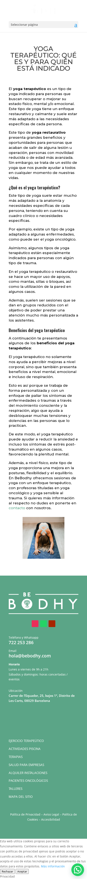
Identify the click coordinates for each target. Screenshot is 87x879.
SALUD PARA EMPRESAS (26, 765)
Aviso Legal (51, 814)
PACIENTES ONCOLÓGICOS (28, 780)
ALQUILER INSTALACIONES (28, 773)
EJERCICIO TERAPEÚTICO (26, 741)
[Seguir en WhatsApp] (43, 623)
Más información (53, 866)
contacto (17, 508)
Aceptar (22, 871)
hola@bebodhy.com (30, 656)
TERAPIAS (16, 757)
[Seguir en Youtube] (52, 623)
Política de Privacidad (25, 814)
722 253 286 (21, 642)
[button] (77, 869)
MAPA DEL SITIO (21, 796)
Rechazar (7, 871)
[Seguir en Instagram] (35, 623)
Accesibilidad (50, 819)
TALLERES (15, 788)
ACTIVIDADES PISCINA (25, 749)
